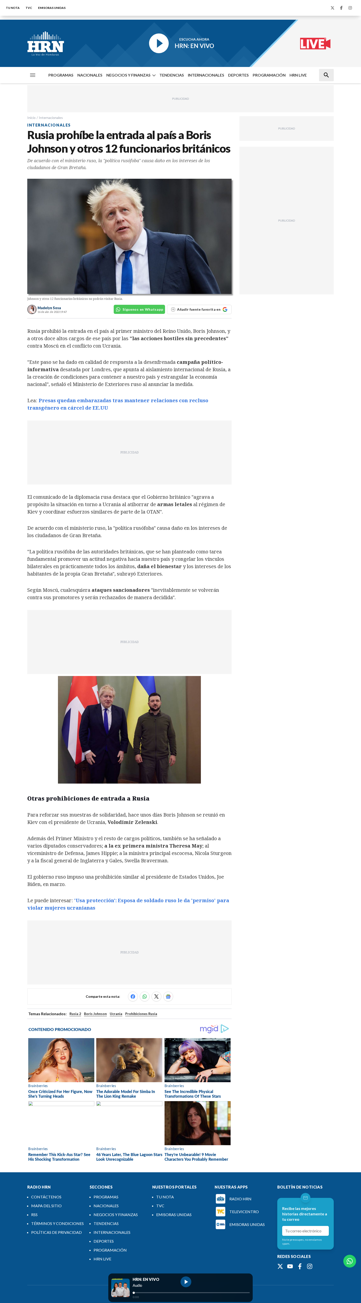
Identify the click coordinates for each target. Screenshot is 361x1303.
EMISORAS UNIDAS (52, 8)
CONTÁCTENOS (46, 1196)
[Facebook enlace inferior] (300, 1266)
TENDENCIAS (171, 75)
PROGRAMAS (60, 75)
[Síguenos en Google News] (168, 996)
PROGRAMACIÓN (269, 75)
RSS (34, 1214)
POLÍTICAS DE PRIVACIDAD (56, 1232)
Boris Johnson (95, 1014)
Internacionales (51, 117)
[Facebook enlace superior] (341, 8)
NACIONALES (89, 75)
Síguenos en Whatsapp (143, 309)
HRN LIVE (298, 75)
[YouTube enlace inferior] (290, 1266)
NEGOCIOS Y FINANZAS (128, 75)
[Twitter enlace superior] (332, 8)
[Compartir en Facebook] (133, 996)
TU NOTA (13, 8)
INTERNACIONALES (206, 75)
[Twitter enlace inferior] (280, 1266)
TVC (29, 8)
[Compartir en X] (156, 996)
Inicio (31, 117)
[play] (185, 1281)
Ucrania (116, 1014)
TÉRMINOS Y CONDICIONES (57, 1223)
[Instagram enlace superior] (350, 8)
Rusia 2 (75, 1014)
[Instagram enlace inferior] (310, 1266)
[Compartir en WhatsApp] (145, 996)
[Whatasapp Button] (349, 1261)
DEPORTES (238, 75)
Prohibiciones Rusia (141, 1014)
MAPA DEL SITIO (46, 1205)
